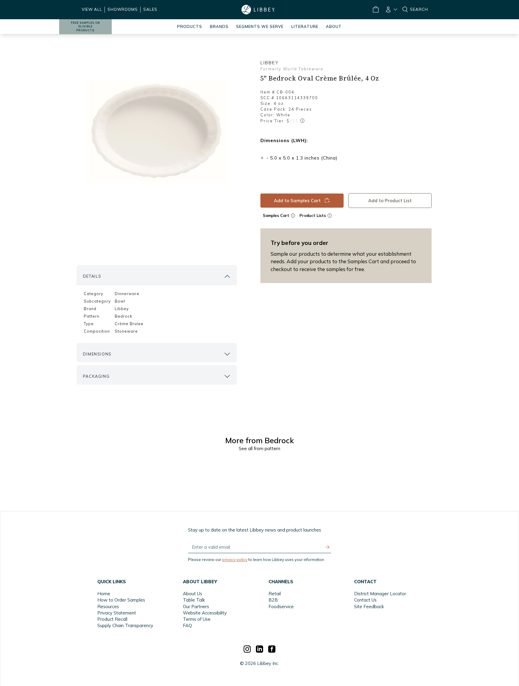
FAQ (187, 625)
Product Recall (112, 619)
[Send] (327, 547)
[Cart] (375, 9)
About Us (192, 593)
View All (92, 9)
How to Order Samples (121, 600)
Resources (108, 606)
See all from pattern (259, 448)
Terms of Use (197, 619)
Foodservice (281, 606)
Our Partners (196, 606)
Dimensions (97, 354)
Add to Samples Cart (297, 200)
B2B (273, 600)
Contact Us (365, 600)
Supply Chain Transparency (125, 625)
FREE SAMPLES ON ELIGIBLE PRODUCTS (85, 26)
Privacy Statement (116, 613)
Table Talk (194, 600)
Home (103, 593)
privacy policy (234, 559)
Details (92, 276)
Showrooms (123, 9)
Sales (150, 9)
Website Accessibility (205, 613)
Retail (275, 593)
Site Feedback (369, 606)
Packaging (96, 376)
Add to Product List (390, 200)
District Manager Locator (380, 593)
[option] (156, 132)
